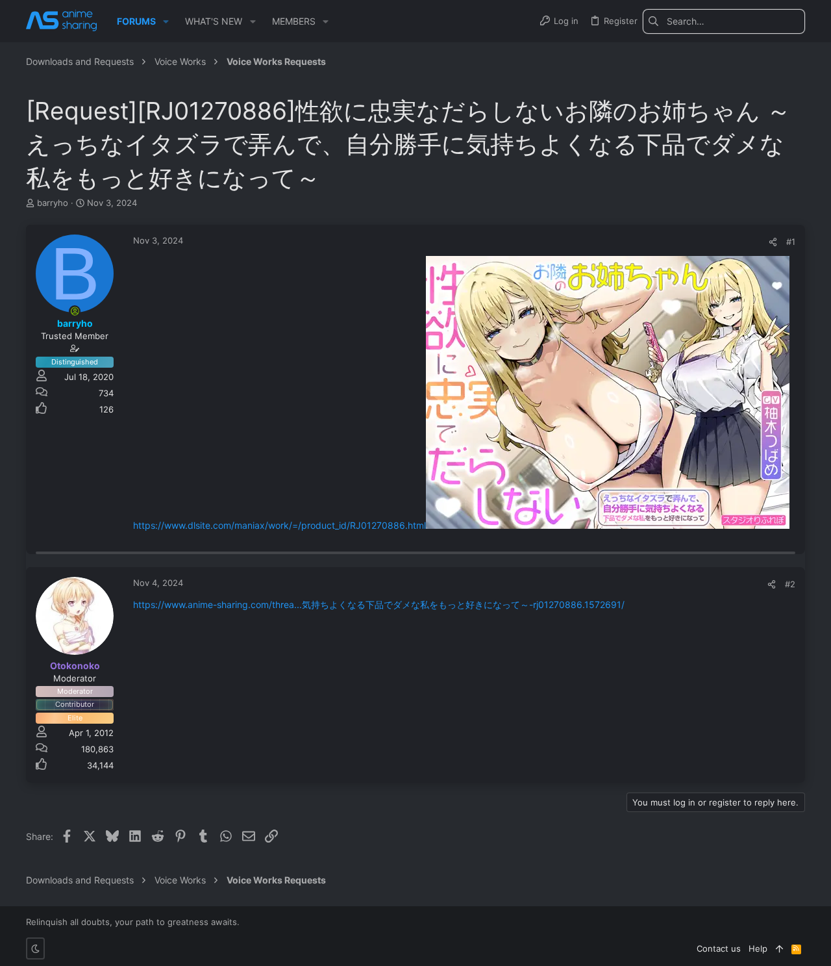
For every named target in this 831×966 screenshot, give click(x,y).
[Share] (773, 242)
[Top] (779, 948)
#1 (790, 241)
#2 (790, 584)
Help (758, 948)
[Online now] (75, 311)
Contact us (719, 948)
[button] (166, 21)
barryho (52, 202)
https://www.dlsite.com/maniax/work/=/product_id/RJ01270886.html (279, 525)
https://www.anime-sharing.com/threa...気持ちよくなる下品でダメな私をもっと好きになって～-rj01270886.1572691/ (379, 604)
